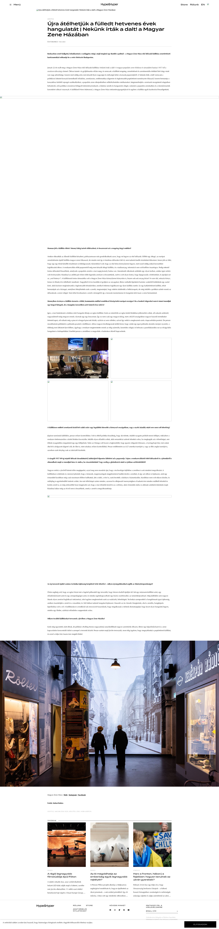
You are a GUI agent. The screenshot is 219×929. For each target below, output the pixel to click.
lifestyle (50, 19)
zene (78, 811)
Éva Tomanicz (52, 42)
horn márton (86, 811)
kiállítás (72, 811)
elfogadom (200, 924)
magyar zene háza (61, 811)
